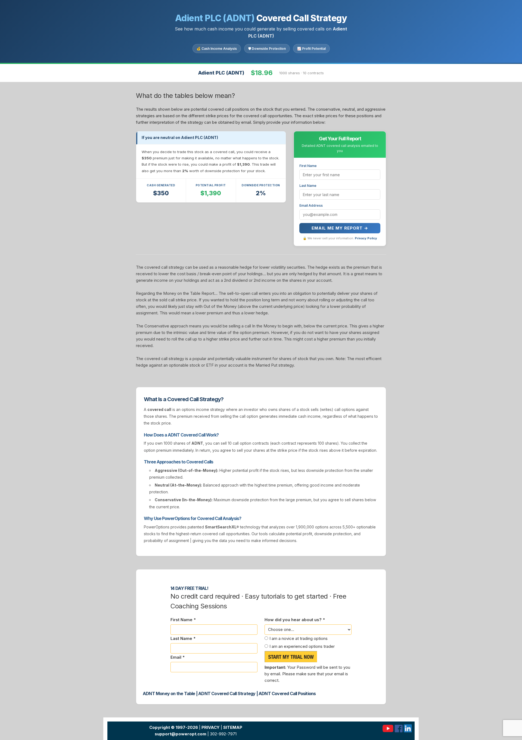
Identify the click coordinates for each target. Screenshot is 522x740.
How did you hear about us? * (295, 619)
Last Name (307, 186)
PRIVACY (210, 727)
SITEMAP (232, 727)
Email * (177, 657)
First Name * (183, 619)
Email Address (311, 205)
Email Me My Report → (340, 228)
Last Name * (182, 638)
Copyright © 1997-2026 (173, 727)
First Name (308, 166)
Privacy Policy (366, 238)
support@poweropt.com (180, 733)
